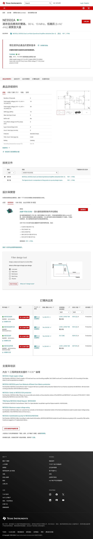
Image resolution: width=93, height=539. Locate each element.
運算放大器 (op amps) (19, 12)
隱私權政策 (21, 532)
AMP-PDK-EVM (26, 212)
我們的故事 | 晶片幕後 (9, 470)
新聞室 (4, 467)
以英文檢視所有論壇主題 (11, 428)
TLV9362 (12, 54)
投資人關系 (6, 477)
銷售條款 (28, 532)
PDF (63, 33)
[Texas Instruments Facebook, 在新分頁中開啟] (57, 495)
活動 (4, 474)
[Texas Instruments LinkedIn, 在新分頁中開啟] (50, 501)
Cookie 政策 (12, 532)
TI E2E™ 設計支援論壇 (55, 464)
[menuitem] (83, 8)
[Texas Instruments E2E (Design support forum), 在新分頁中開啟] (57, 501)
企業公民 (5, 484)
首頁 (4, 12)
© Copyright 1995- (9, 535)
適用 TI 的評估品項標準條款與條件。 (13, 247)
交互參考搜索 (53, 467)
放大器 (9, 12)
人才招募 (5, 464)
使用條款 (42, 433)
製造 (4, 480)
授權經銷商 (6, 507)
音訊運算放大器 (32, 12)
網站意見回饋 (49, 532)
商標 (42, 532)
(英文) (59, 33)
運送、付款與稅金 (8, 501)
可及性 (4, 532)
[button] (4, 8)
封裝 (50, 474)
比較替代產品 (44, 45)
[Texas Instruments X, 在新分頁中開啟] (63, 495)
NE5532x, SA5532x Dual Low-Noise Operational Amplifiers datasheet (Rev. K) (34, 33)
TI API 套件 (6, 494)
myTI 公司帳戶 (7, 497)
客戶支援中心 (53, 470)
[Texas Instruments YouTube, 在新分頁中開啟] (63, 501)
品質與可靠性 (53, 477)
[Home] (12, 3)
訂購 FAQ (5, 504)
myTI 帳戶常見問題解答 (55, 480)
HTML (68, 33)
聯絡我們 (51, 461)
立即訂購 (86, 21)
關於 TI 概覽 (6, 461)
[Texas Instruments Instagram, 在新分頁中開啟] (50, 495)
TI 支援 (33, 437)
